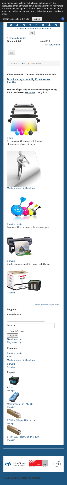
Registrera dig (14, 342)
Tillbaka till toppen (55, 477)
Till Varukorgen (52, 44)
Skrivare (11, 260)
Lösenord (11, 325)
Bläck (10, 137)
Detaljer (11, 390)
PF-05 (10, 387)
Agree (37, 19)
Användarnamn (14, 314)
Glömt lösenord (14, 339)
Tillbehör (11, 292)
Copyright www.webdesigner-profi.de (47, 304)
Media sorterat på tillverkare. (21, 188)
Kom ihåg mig (17, 331)
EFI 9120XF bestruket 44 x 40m (23, 436)
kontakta (30, 92)
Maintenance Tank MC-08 (19, 403)
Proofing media (14, 224)
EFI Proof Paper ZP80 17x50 (21, 420)
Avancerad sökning (16, 37)
